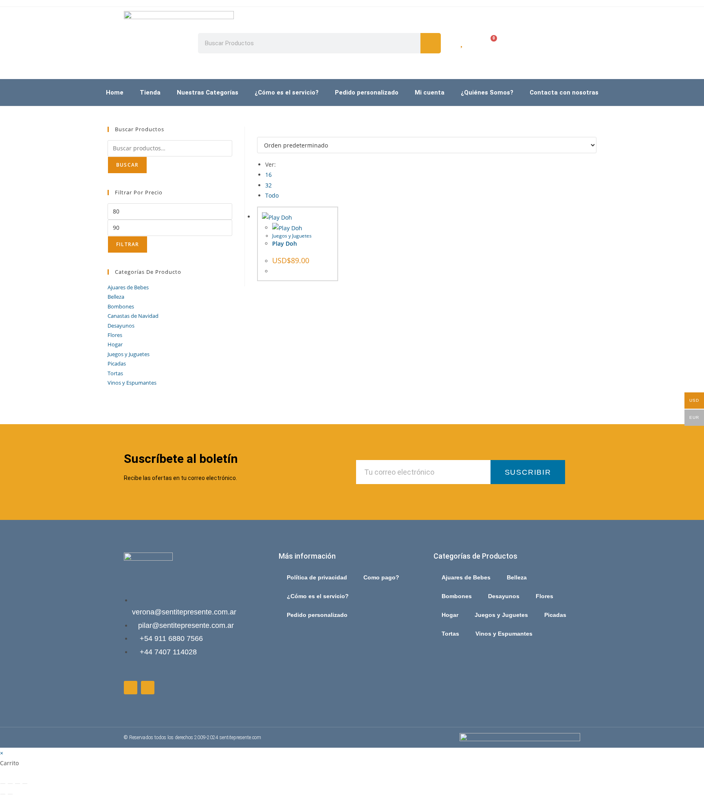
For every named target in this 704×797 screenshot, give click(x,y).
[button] (551, 136)
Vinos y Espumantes (132, 382)
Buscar (127, 164)
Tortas (115, 373)
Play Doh (284, 243)
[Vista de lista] (264, 132)
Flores (115, 335)
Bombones (121, 306)
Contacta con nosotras (564, 92)
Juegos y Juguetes (292, 235)
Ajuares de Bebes (128, 287)
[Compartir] (17, 783)
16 (268, 174)
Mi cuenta (429, 92)
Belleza (116, 296)
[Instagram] (147, 687)
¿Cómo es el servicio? (287, 92)
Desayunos (121, 325)
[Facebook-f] (130, 687)
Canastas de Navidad (133, 315)
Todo (272, 195)
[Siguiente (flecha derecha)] (10, 794)
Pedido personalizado (366, 92)
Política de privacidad (317, 577)
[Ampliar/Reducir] (3, 783)
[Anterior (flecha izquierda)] (3, 794)
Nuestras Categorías (207, 92)
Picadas (117, 363)
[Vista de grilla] (259, 132)
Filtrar (127, 244)
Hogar (115, 344)
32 (268, 185)
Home (114, 92)
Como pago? (381, 577)
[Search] (430, 43)
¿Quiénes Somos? (487, 92)
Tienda (150, 92)
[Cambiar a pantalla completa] (10, 783)
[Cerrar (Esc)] (25, 783)
